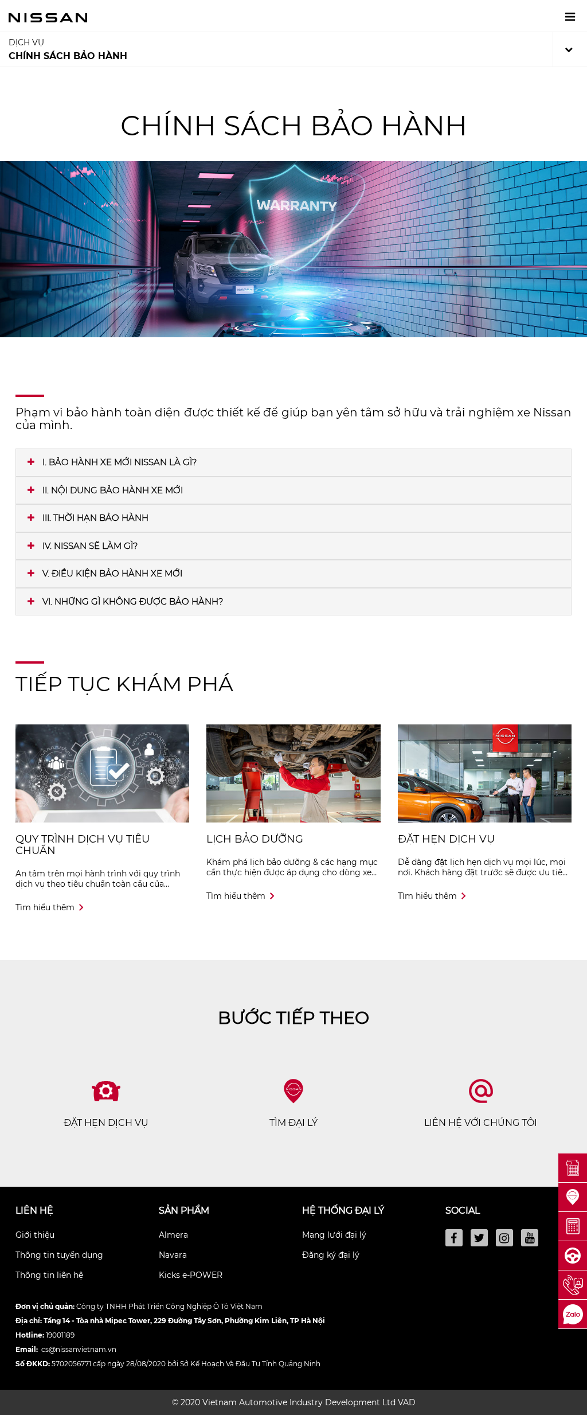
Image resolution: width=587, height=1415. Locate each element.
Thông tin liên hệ (49, 1275)
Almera (173, 1235)
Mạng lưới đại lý (334, 1235)
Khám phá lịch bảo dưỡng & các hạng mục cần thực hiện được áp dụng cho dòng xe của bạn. (292, 872)
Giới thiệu (34, 1235)
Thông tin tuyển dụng (59, 1255)
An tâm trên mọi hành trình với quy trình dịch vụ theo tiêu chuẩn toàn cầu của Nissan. (97, 883)
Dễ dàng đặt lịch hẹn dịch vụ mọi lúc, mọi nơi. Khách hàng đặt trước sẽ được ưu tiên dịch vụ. (483, 872)
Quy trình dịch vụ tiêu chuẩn (82, 845)
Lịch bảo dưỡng (254, 839)
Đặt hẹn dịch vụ (446, 839)
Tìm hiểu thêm (45, 907)
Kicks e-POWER (190, 1275)
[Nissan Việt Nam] (48, 17)
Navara (173, 1255)
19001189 (60, 1335)
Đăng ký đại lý (330, 1255)
